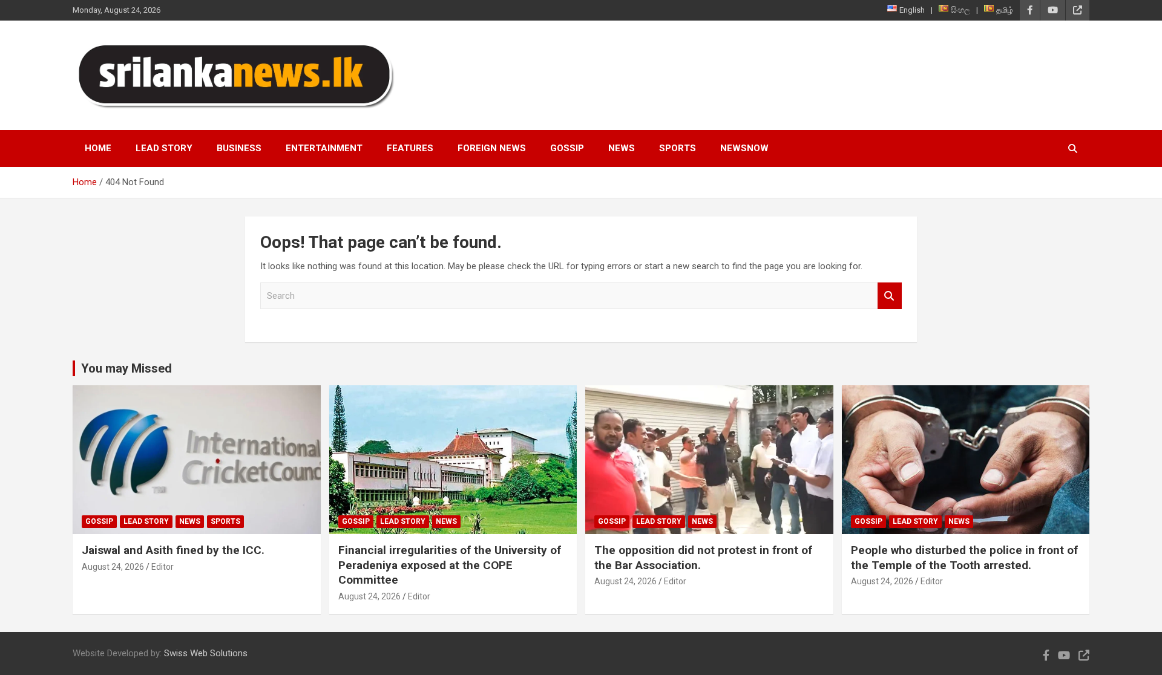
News (621, 148)
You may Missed (126, 368)
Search (890, 296)
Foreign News (492, 148)
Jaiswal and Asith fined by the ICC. (173, 550)
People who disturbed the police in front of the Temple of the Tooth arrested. (964, 557)
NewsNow (744, 148)
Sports (677, 148)
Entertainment (324, 148)
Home (98, 148)
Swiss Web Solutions (206, 653)
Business (239, 148)
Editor (162, 567)
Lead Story (164, 148)
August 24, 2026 (113, 567)
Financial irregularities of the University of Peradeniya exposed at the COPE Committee (449, 565)
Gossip (567, 148)
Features (410, 148)
